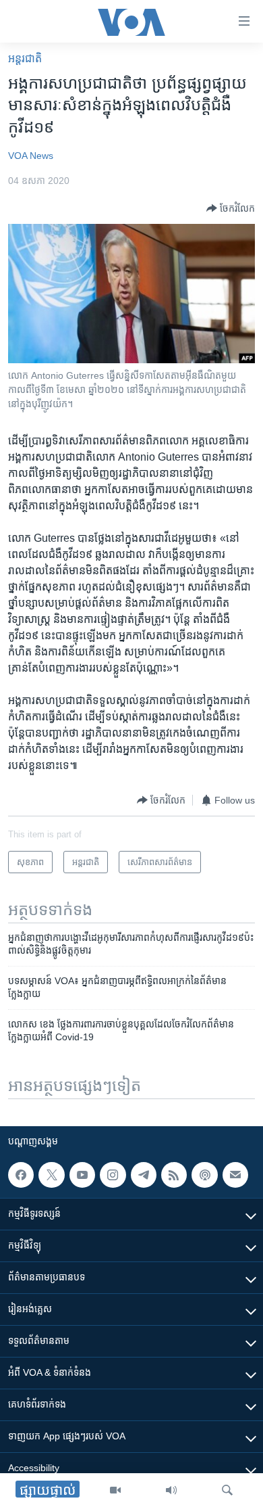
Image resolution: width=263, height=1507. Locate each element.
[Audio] (171, 1490)
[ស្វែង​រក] (227, 1490)
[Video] (115, 1490)
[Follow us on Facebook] (21, 1175)
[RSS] (174, 1175)
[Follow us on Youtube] (82, 1175)
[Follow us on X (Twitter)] (51, 1175)
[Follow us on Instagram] (112, 1175)
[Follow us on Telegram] (143, 1175)
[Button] (230, 208)
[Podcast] (204, 1175)
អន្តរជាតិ (25, 58)
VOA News (30, 155)
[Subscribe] (235, 1175)
